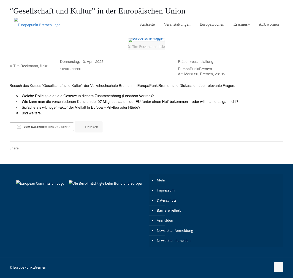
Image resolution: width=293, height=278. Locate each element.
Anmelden (165, 220)
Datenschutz (166, 200)
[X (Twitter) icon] (270, 7)
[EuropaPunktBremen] (37, 24)
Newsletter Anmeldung (175, 230)
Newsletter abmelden (173, 240)
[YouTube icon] (276, 7)
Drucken (91, 126)
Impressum (166, 190)
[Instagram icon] (259, 7)
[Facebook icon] (264, 7)
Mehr (161, 180)
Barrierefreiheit (169, 210)
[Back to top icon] (278, 267)
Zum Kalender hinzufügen (45, 127)
